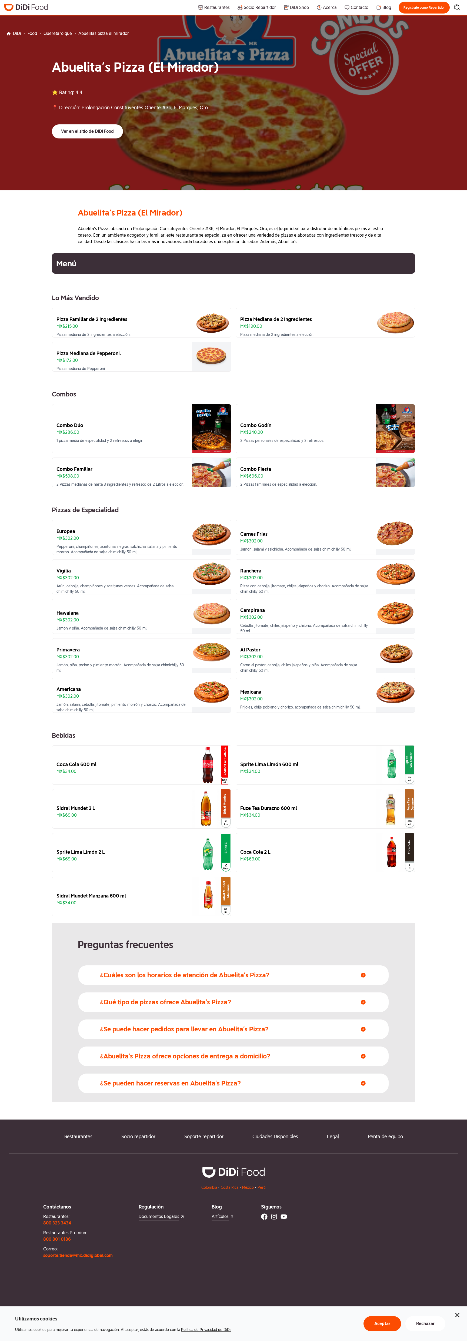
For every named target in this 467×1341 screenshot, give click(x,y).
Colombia (209, 1187)
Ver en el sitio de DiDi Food (87, 131)
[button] (424, 8)
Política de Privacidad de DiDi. (206, 1329)
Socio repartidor (138, 1136)
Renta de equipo (385, 1136)
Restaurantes (78, 1136)
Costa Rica (229, 1187)
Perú (262, 1187)
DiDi (17, 33)
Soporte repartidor (204, 1136)
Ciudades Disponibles (275, 1136)
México (248, 1187)
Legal (333, 1136)
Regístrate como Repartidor (424, 7)
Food (32, 33)
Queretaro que (58, 33)
